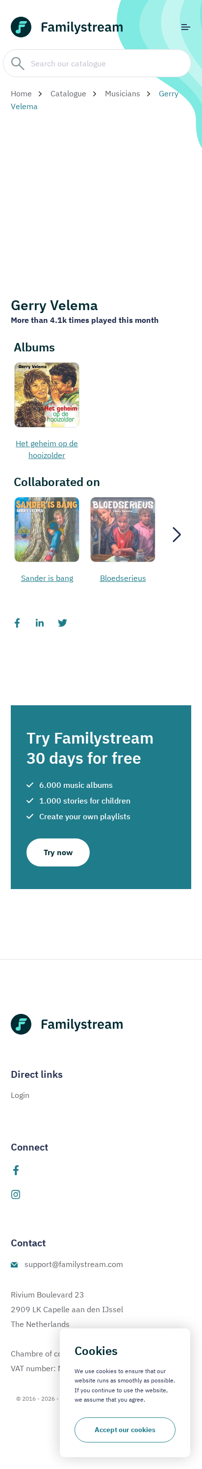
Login (20, 1095)
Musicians (122, 93)
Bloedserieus (123, 578)
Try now (58, 852)
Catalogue (68, 93)
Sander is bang (47, 578)
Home (21, 93)
